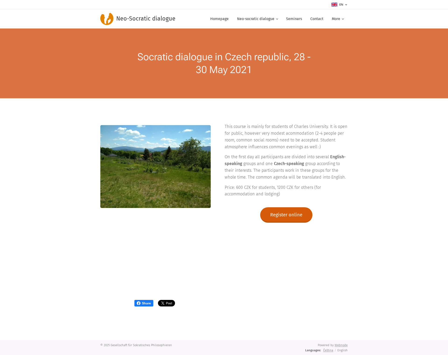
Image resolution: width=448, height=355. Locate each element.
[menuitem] (219, 18)
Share (146, 303)
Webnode (341, 345)
